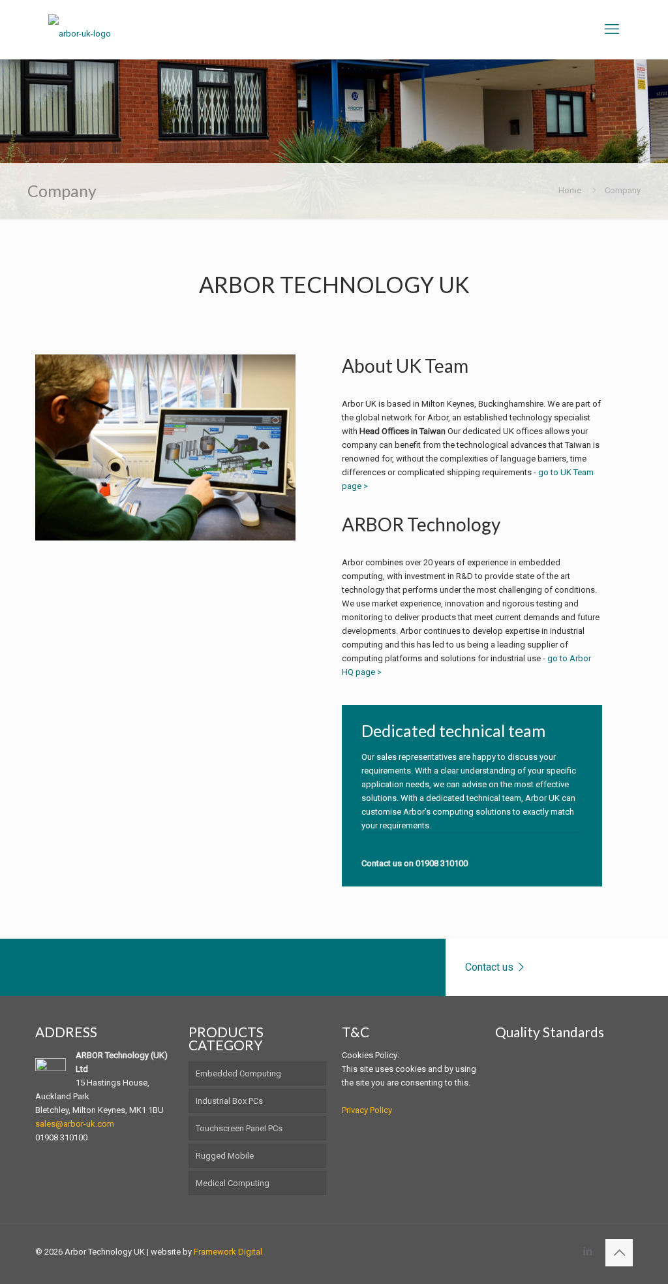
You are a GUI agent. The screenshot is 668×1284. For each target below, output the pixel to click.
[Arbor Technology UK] (79, 29)
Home (569, 190)
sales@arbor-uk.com (74, 1124)
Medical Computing (232, 1183)
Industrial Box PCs (229, 1101)
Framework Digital (228, 1252)
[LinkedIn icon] (587, 1251)
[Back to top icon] (619, 1252)
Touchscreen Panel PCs (239, 1128)
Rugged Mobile (225, 1156)
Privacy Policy (367, 1110)
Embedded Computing (238, 1073)
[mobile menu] (612, 29)
